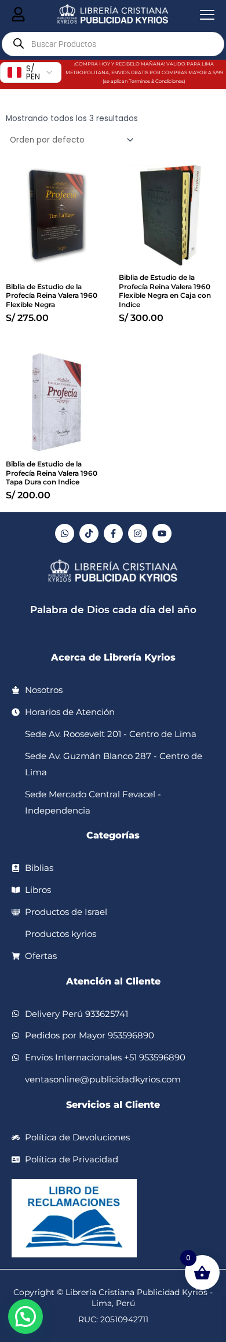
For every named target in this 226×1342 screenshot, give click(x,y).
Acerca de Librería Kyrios (113, 657)
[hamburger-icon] (18, 15)
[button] (25, 1316)
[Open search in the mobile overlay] (113, 44)
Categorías (113, 835)
